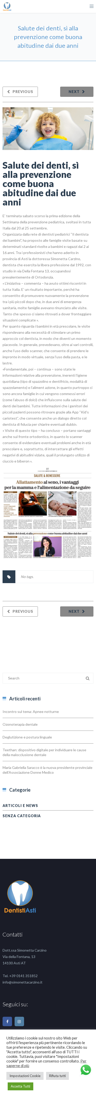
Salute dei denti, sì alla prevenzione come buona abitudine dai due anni (41, 183)
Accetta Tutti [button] (20, 1086)
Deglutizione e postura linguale (27, 737)
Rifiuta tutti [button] (57, 1076)
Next (74, 91)
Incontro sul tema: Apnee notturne (31, 711)
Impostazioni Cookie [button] (24, 1076)
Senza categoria (22, 816)
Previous (23, 91)
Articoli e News (20, 805)
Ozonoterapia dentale (20, 724)
